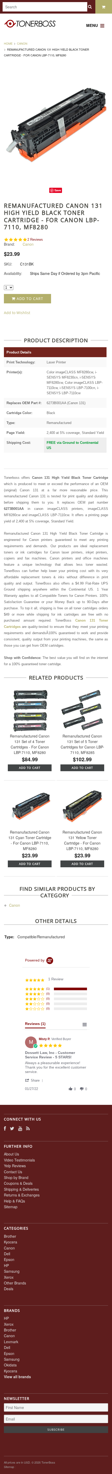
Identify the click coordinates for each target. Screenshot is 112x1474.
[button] (35, 1080)
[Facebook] (5, 1128)
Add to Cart (29, 298)
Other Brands (15, 1283)
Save (57, 190)
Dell (7, 1253)
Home (8, 43)
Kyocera (10, 1242)
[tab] (35, 1025)
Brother (10, 1236)
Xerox (9, 1277)
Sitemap (10, 1206)
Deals (8, 1288)
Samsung (12, 1271)
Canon (22, 43)
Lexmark (11, 1341)
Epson (9, 1259)
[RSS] (28, 1128)
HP (6, 1265)
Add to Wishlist (17, 312)
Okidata (10, 1364)
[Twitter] (12, 1128)
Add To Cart (29, 768)
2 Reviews (35, 239)
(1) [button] (48, 988)
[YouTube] (20, 1128)
